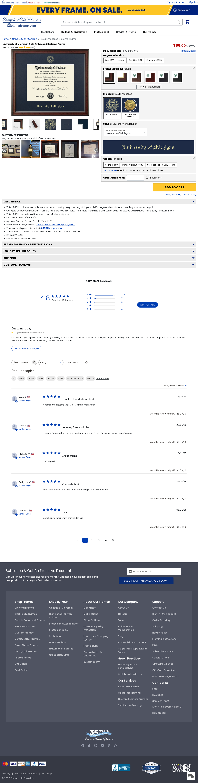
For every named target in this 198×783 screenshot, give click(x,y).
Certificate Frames (26, 614)
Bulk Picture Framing (130, 705)
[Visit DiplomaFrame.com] (10, 2)
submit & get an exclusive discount (146, 580)
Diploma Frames (24, 607)
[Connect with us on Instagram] (95, 745)
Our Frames (150, 32)
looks (60, 378)
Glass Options (91, 620)
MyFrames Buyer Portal (165, 676)
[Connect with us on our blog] (115, 745)
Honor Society (57, 642)
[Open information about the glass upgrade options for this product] (194, 158)
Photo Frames (23, 657)
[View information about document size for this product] (137, 51)
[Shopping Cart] (187, 22)
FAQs (155, 645)
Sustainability (91, 662)
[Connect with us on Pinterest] (109, 745)
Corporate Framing (129, 692)
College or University (61, 607)
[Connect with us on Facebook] (82, 745)
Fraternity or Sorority (61, 648)
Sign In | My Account (164, 614)
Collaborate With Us (130, 674)
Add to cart (175, 187)
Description (12, 201)
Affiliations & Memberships (126, 628)
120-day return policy (19, 251)
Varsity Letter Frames (27, 639)
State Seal (55, 636)
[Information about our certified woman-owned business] (181, 767)
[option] (115, 60)
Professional (101, 32)
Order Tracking (161, 620)
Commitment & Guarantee (92, 653)
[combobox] (50, 362)
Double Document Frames (30, 620)
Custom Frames (24, 632)
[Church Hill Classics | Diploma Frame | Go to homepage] (21, 22)
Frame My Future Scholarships (127, 666)
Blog (120, 636)
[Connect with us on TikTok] (89, 745)
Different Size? (188, 50)
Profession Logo (58, 630)
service (90, 378)
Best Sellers (21, 670)
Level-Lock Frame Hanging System (55, 224)
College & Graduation (74, 32)
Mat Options (90, 614)
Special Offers (160, 657)
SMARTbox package (51, 228)
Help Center (159, 713)
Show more (102, 378)
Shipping (9, 258)
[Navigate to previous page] (78, 540)
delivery (50, 378)
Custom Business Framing (133, 699)
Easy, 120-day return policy (181, 194)
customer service (75, 378)
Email (155, 688)
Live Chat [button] (157, 695)
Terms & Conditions (26, 773)
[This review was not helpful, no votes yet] (183, 413)
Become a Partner (128, 686)
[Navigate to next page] (120, 540)
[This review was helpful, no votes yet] (178, 413)
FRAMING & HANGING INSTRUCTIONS (27, 244)
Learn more (110, 170)
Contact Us (159, 607)
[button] (193, 2)
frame (21, 378)
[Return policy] (151, 767)
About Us (123, 607)
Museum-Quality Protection (93, 628)
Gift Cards (21, 664)
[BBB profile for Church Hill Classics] (121, 767)
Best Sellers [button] (47, 32)
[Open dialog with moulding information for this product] (194, 68)
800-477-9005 (161, 701)
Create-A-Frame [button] (126, 32)
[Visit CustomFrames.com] (52, 2)
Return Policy (159, 632)
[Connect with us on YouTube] (102, 745)
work (40, 378)
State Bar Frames (25, 626)
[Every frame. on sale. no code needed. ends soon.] (99, 10)
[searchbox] (22, 362)
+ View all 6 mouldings (149, 86)
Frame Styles (91, 646)
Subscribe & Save (162, 651)
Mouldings (89, 607)
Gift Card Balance (162, 664)
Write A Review (147, 304)
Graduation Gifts (59, 655)
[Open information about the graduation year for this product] (147, 177)
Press (121, 620)
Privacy (6, 773)
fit (14, 378)
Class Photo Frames (26, 645)
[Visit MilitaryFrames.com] (31, 2)
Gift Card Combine (163, 670)
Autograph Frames (26, 651)
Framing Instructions (164, 639)
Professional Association (63, 623)
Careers (122, 614)
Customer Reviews (17, 265)
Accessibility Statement (132, 642)
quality (31, 378)
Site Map (47, 773)
